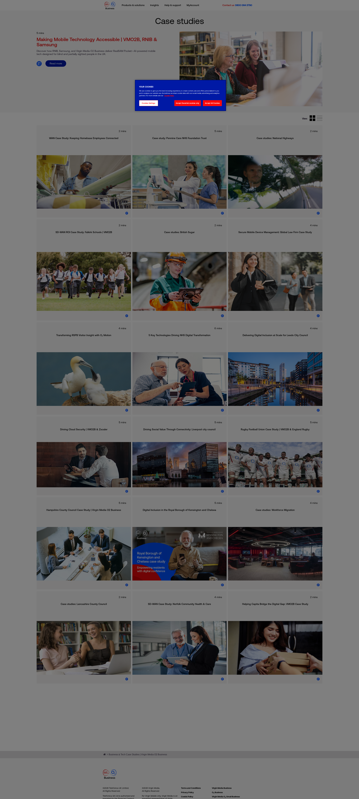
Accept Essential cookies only (187, 103)
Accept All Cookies (212, 103)
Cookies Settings (148, 103)
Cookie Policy (169, 96)
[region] (180, 95)
